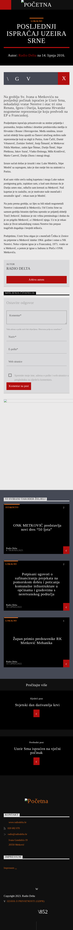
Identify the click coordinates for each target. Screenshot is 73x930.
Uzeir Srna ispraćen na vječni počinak (37, 751)
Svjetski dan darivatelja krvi (37, 705)
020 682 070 (14, 828)
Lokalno (36, 21)
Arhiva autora (36, 279)
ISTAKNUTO (11, 507)
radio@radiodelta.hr (17, 834)
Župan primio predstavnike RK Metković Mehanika (37, 641)
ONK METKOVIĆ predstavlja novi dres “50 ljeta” (37, 527)
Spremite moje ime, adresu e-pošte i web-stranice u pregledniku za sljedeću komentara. (41, 376)
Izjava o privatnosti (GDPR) (25, 901)
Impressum (9, 868)
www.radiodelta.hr (17, 822)
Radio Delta (27, 55)
